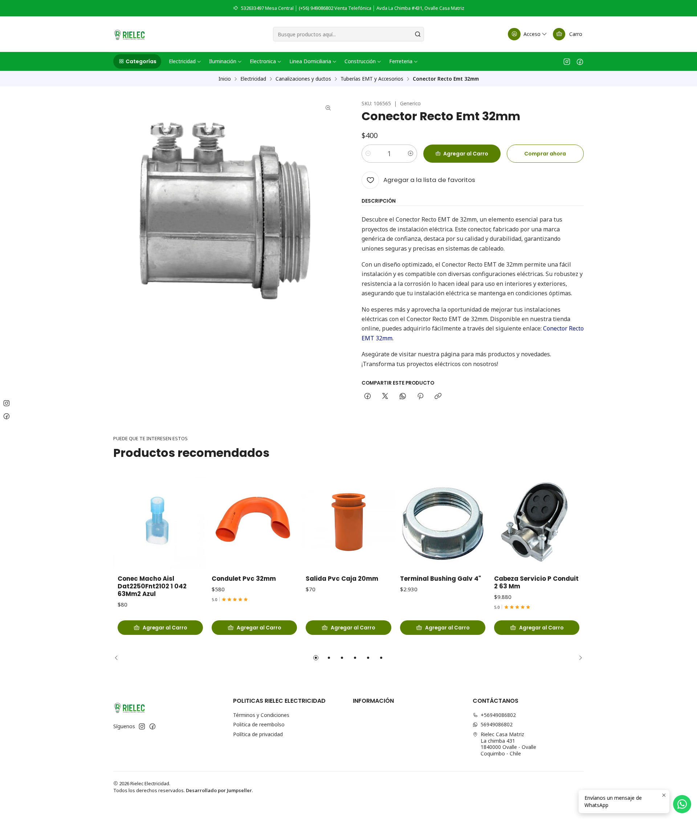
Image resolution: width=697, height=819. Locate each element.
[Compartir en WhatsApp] (403, 396)
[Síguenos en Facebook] (580, 61)
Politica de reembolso (259, 724)
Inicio (225, 78)
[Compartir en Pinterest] (420, 396)
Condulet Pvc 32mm (244, 579)
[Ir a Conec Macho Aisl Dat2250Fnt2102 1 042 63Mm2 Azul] (160, 522)
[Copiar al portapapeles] (438, 396)
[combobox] (348, 34)
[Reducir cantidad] (368, 153)
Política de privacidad (258, 734)
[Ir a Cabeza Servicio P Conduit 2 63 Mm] (537, 522)
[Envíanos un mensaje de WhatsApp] (682, 804)
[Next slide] (578, 657)
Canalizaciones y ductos (303, 78)
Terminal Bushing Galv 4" (440, 579)
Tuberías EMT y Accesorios (372, 78)
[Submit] (418, 34)
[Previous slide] (118, 657)
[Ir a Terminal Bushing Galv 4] (443, 522)
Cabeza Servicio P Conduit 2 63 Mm (536, 583)
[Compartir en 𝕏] (385, 396)
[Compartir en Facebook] (368, 396)
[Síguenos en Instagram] (567, 61)
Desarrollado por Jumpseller (219, 790)
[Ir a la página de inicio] (129, 34)
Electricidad (253, 78)
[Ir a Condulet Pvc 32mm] (254, 522)
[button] (137, 61)
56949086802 (497, 724)
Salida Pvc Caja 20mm (342, 579)
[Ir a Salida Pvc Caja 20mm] (348, 522)
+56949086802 (498, 714)
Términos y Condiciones (261, 714)
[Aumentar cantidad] (410, 153)
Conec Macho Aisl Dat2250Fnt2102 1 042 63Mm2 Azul (152, 586)
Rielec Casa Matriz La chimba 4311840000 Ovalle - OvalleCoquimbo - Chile (508, 744)
